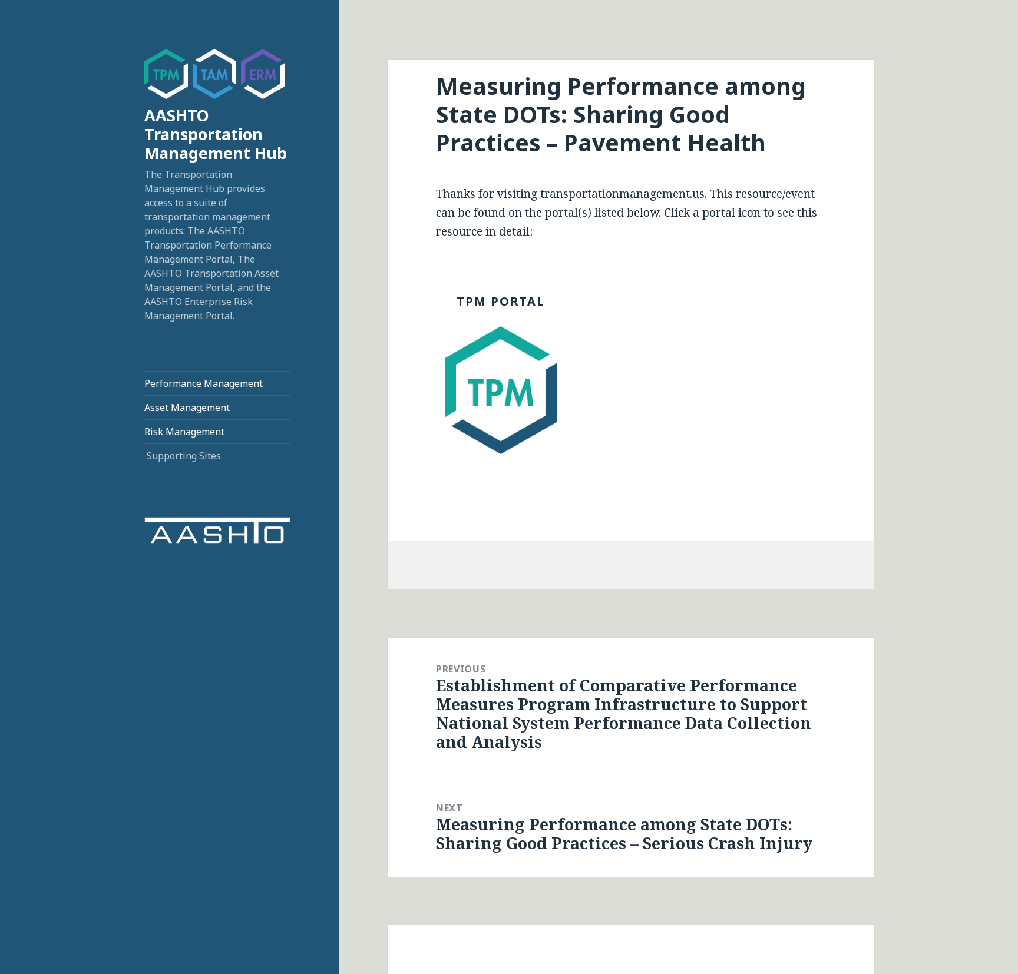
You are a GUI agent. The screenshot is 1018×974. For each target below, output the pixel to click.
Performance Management (203, 383)
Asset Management (187, 407)
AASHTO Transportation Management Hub (215, 134)
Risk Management (184, 431)
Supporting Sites (184, 455)
